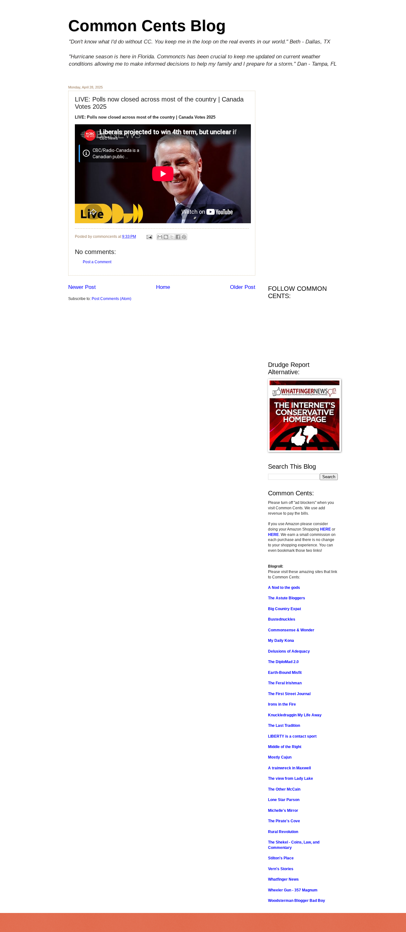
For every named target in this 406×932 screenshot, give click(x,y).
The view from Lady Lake (290, 778)
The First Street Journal (289, 694)
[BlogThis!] (166, 237)
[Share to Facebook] (178, 237)
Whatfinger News (283, 879)
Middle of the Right (284, 747)
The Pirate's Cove (284, 821)
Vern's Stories (280, 869)
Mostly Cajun (279, 757)
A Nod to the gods (284, 587)
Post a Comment (97, 262)
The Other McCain (284, 789)
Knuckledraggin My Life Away (295, 715)
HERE (325, 529)
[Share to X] (172, 237)
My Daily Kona (281, 640)
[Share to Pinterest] (184, 237)
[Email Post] (149, 236)
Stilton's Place (281, 858)
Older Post (242, 287)
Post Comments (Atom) (111, 299)
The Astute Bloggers (286, 598)
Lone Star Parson (283, 800)
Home (163, 287)
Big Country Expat (284, 609)
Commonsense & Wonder (291, 630)
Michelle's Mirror (283, 810)
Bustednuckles (281, 619)
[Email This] (160, 237)
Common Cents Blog (147, 26)
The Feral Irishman (285, 683)
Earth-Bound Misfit (285, 672)
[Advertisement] (303, 180)
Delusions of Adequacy (289, 651)
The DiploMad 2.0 (283, 662)
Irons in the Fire (282, 704)
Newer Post (82, 287)
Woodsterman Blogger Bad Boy (296, 900)
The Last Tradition (284, 725)
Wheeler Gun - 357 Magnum (293, 890)
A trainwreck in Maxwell (289, 768)
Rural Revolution (283, 832)
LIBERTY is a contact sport (292, 736)
